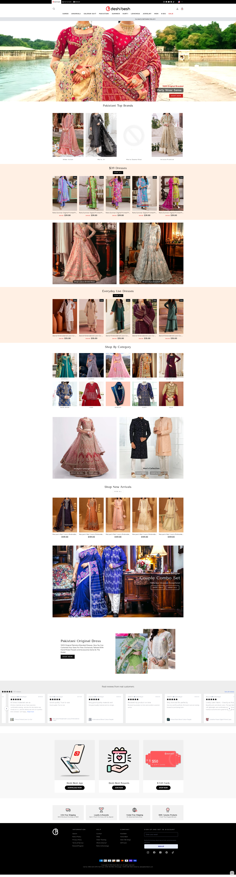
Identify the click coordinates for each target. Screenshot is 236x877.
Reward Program (78, 846)
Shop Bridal (77, 473)
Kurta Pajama (159, 473)
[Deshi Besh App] (75, 760)
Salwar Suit (90, 14)
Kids (163, 14)
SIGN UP (161, 846)
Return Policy (76, 837)
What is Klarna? (101, 843)
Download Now (75, 788)
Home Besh (124, 837)
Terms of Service (77, 843)
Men (156, 14)
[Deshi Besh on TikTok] (173, 852)
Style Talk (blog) (125, 840)
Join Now (119, 788)
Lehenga (135, 14)
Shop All (93, 473)
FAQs (98, 837)
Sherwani (142, 473)
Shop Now (68, 656)
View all (118, 172)
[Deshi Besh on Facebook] (154, 852)
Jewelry (147, 14)
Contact (99, 833)
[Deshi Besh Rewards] (119, 760)
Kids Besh (123, 833)
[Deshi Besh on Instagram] (148, 852)
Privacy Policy (77, 840)
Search (74, 833)
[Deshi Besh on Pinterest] (166, 852)
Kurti (125, 14)
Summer (116, 14)
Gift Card (123, 843)
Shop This (158, 587)
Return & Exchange (102, 846)
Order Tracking (101, 840)
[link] (40, 719)
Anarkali (76, 14)
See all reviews (229, 692)
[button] (6, 708)
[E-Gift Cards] (163, 760)
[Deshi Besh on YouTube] (160, 852)
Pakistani (104, 14)
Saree (66, 14)
